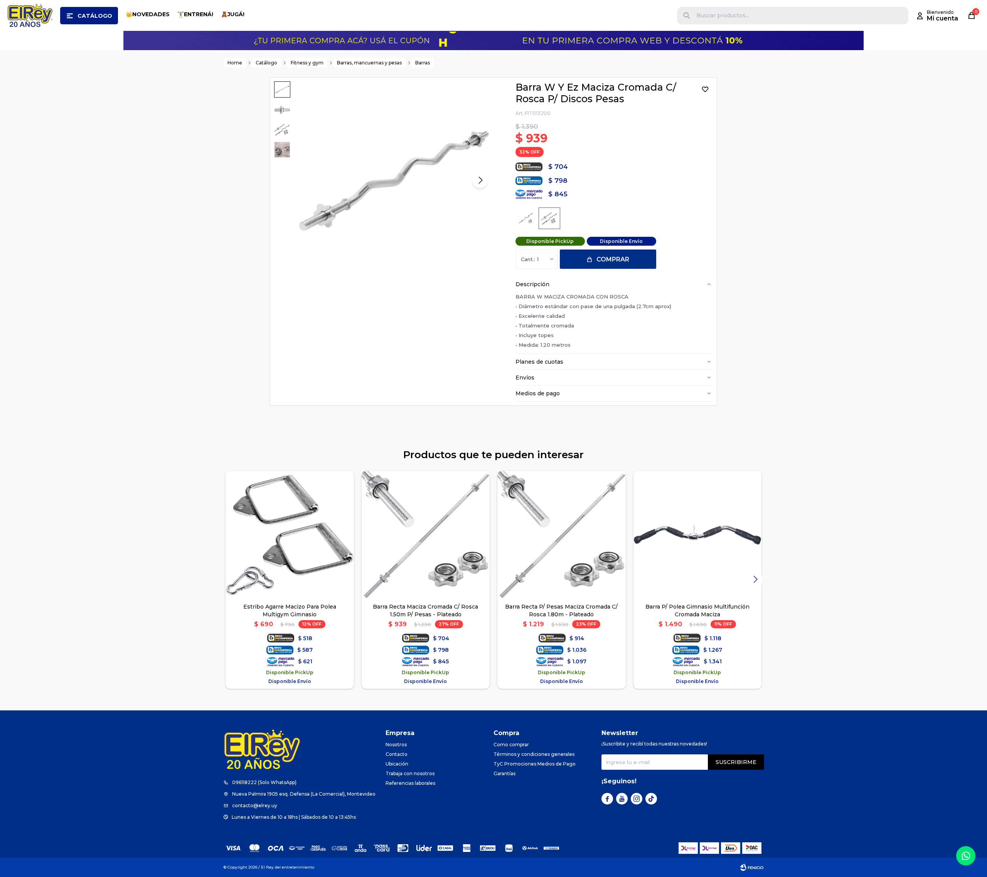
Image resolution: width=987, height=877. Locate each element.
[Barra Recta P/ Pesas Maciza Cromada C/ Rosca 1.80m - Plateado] (561, 535)
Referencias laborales (410, 783)
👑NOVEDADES (148, 14)
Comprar (612, 259)
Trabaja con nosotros (410, 773)
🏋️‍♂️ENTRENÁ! (195, 14)
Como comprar (511, 744)
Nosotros (396, 744)
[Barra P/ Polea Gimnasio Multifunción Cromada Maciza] (697, 535)
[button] (686, 15)
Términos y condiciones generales (534, 754)
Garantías (504, 773)
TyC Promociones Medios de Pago (535, 764)
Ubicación (397, 764)
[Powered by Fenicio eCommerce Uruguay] (751, 867)
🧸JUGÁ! (232, 14)
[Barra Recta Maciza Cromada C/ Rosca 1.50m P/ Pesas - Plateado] (426, 535)
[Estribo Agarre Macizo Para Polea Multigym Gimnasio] (290, 535)
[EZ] (549, 218)
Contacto (397, 754)
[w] (525, 218)
